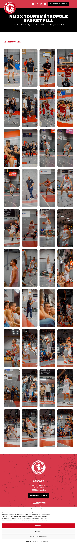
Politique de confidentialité (44, 541)
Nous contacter (57, 4)
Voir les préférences (38, 537)
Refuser (38, 531)
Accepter (38, 526)
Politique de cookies (30, 541)
